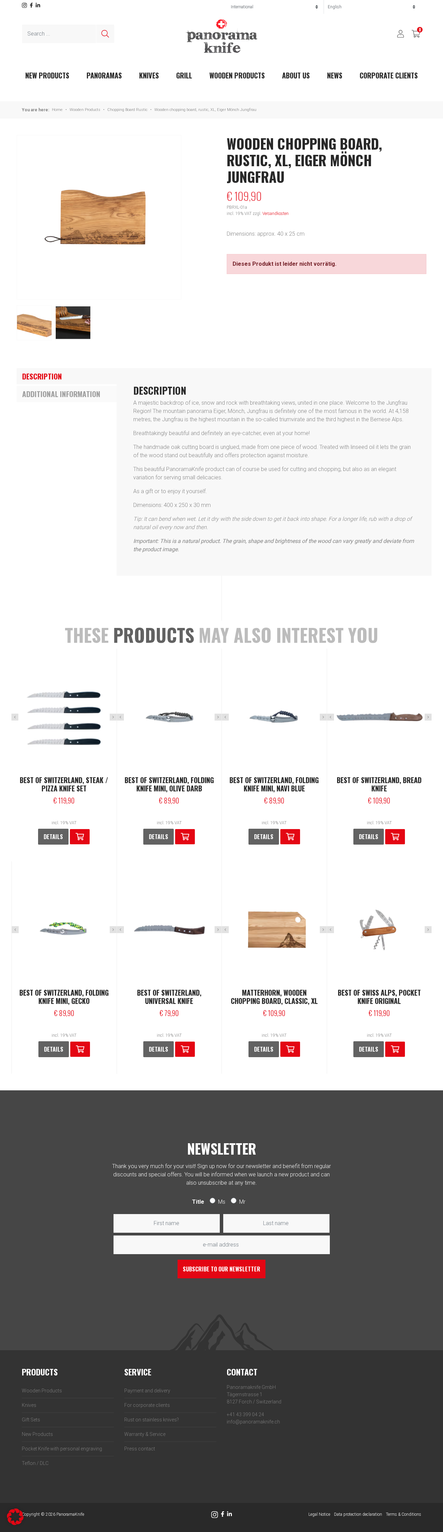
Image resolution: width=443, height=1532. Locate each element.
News (334, 75)
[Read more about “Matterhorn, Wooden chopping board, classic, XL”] (290, 1049)
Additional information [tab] (61, 393)
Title (198, 1202)
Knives (149, 75)
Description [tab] (42, 376)
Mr (242, 1202)
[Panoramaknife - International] (221, 36)
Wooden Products (237, 75)
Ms (221, 1202)
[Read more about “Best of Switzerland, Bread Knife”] (395, 837)
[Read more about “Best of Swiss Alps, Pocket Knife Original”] (395, 1049)
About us (296, 75)
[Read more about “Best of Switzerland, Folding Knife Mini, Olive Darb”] (185, 837)
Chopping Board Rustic (127, 109)
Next (113, 717)
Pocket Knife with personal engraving (62, 1448)
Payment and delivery (147, 1390)
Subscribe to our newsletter (221, 1269)
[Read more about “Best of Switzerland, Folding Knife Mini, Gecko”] (80, 1049)
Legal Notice (319, 1514)
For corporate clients (147, 1405)
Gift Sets (31, 1419)
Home (57, 109)
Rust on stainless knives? (151, 1419)
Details (53, 837)
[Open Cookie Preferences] (15, 1516)
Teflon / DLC (35, 1463)
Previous (14, 717)
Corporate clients (389, 75)
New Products (37, 1434)
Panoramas (104, 75)
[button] (80, 837)
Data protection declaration (358, 1514)
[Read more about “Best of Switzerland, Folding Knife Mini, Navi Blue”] (290, 837)
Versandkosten (275, 213)
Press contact (139, 1448)
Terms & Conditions (403, 1514)
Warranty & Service (144, 1434)
